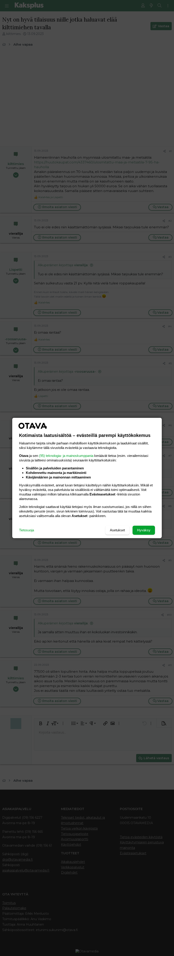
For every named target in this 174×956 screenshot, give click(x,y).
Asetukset (117, 530)
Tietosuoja (26, 530)
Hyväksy (143, 530)
